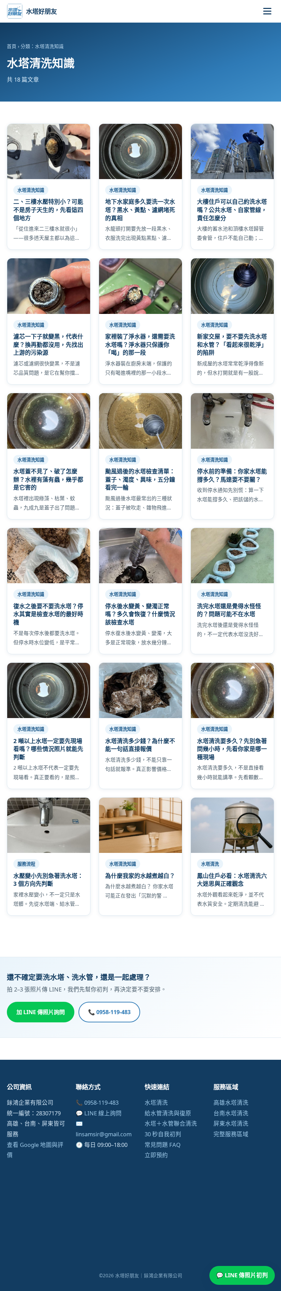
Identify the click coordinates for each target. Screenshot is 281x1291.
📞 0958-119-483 (109, 1012)
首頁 (11, 46)
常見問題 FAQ (163, 1145)
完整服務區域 (230, 1134)
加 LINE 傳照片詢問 (40, 1012)
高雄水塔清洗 (230, 1102)
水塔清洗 (156, 1102)
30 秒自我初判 (163, 1134)
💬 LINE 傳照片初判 (242, 1275)
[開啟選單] (267, 11)
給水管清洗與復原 (168, 1113)
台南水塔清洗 (230, 1113)
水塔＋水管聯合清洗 (171, 1123)
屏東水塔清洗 (230, 1123)
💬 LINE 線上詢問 (99, 1113)
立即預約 (156, 1155)
